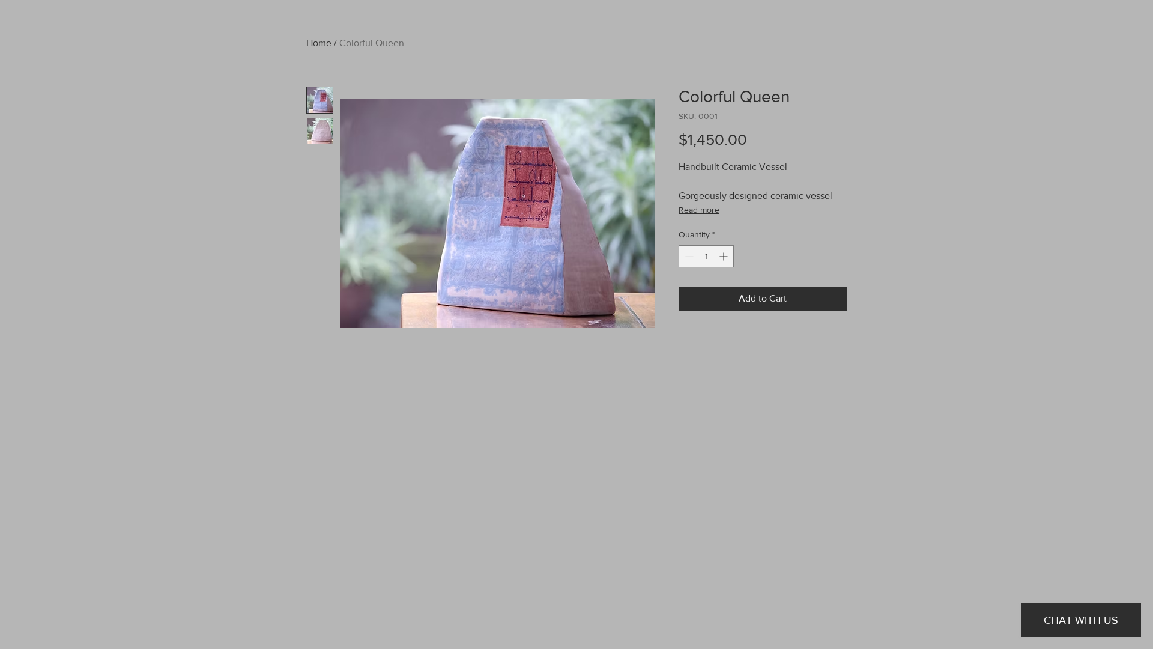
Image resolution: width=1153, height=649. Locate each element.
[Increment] (724, 256)
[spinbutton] (706, 256)
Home (318, 43)
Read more (699, 210)
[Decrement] (687, 256)
